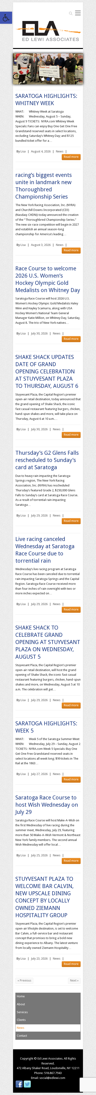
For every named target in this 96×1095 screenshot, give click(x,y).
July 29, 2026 (39, 515)
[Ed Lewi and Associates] (48, 32)
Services (22, 1012)
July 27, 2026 (39, 774)
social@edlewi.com (52, 1078)
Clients (21, 1020)
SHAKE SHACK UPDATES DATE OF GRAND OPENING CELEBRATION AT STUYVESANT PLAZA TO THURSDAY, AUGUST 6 (46, 371)
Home (21, 996)
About (21, 1004)
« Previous (24, 980)
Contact (22, 1035)
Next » (74, 980)
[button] (6, 18)
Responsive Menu (78, 12)
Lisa (23, 151)
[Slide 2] (48, 55)
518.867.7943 (53, 1073)
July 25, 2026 (39, 855)
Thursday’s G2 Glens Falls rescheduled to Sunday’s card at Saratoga (47, 460)
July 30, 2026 (39, 333)
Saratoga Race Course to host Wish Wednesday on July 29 (46, 804)
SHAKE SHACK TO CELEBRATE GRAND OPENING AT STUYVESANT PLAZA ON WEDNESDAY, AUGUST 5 (47, 642)
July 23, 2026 (39, 958)
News (59, 151)
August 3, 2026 (41, 245)
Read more (71, 156)
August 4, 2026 (41, 151)
